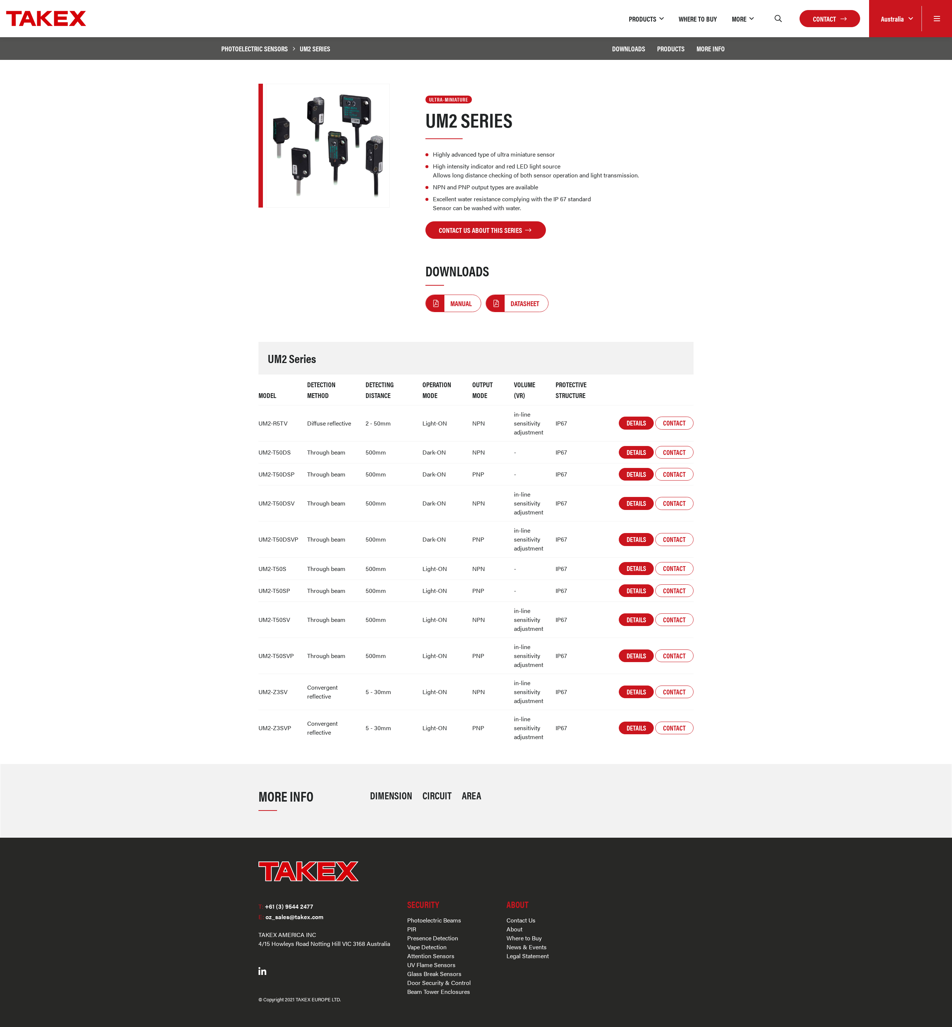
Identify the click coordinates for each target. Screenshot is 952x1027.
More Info (711, 48)
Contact (825, 18)
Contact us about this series (481, 230)
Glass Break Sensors (434, 973)
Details (636, 422)
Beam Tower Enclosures (438, 991)
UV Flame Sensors (431, 964)
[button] (646, 18)
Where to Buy (524, 938)
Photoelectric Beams (434, 920)
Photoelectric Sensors (254, 48)
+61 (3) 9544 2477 (285, 906)
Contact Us (521, 920)
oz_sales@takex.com (291, 916)
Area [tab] (471, 795)
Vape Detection (427, 947)
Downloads (628, 48)
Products (671, 48)
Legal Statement (527, 955)
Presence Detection (432, 938)
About (514, 929)
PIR (411, 929)
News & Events (526, 947)
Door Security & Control (439, 982)
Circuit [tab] (436, 795)
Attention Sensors (430, 955)
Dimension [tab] (391, 795)
